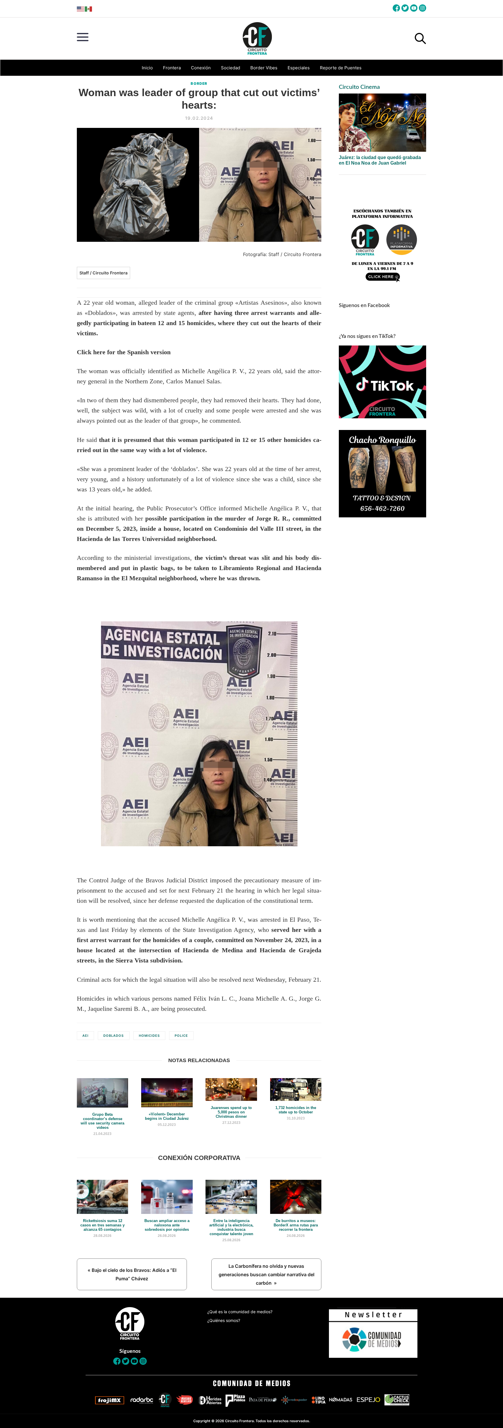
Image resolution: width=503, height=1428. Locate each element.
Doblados (113, 1036)
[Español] (89, 9)
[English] (81, 9)
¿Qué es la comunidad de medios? (239, 1311)
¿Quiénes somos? (223, 1320)
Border (199, 83)
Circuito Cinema (359, 87)
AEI (85, 1036)
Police (181, 1036)
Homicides (149, 1036)
